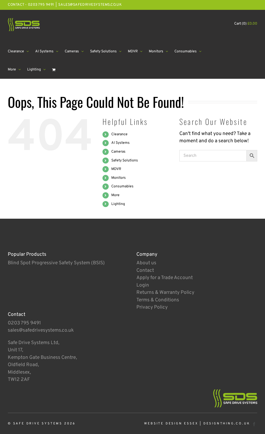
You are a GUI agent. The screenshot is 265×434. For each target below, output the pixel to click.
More (115, 195)
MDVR (116, 169)
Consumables (122, 186)
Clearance (119, 134)
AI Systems (120, 143)
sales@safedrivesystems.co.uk (90, 5)
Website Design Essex (171, 424)
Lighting (118, 204)
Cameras (118, 152)
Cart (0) (245, 24)
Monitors (118, 178)
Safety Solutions (124, 160)
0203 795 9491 (24, 323)
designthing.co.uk (226, 424)
